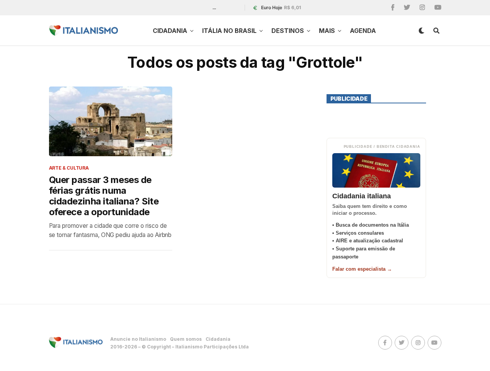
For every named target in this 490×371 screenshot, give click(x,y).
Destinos (287, 30)
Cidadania (170, 30)
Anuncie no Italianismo (138, 339)
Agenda (363, 30)
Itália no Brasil (229, 30)
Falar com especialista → (362, 269)
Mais (327, 30)
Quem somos (186, 339)
